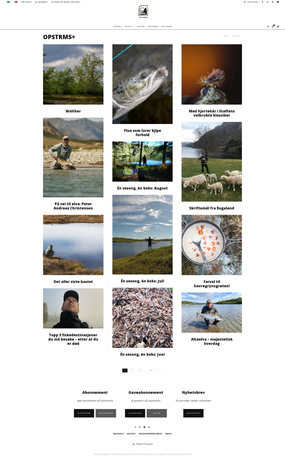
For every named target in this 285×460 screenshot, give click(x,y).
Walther (73, 111)
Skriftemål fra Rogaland (211, 208)
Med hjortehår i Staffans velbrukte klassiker (212, 113)
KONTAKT (131, 434)
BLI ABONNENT (41, 2)
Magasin (141, 26)
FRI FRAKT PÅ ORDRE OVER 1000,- (66, 2)
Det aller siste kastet (73, 282)
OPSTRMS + (117, 26)
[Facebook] (262, 1)
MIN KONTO (26, 2)
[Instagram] (272, 1)
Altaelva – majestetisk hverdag (212, 341)
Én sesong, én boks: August (142, 188)
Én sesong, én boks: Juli (142, 281)
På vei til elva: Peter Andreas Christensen (73, 206)
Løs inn (156, 413)
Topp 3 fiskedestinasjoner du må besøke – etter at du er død (73, 339)
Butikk (128, 26)
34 (151, 370)
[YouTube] (278, 1)
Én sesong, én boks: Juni (142, 354)
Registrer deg (193, 413)
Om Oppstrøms (106, 413)
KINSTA (168, 434)
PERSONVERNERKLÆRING (150, 434)
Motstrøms (166, 26)
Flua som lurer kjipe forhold (142, 132)
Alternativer (84, 413)
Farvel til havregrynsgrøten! (212, 284)
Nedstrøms (153, 26)
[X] (267, 1)
